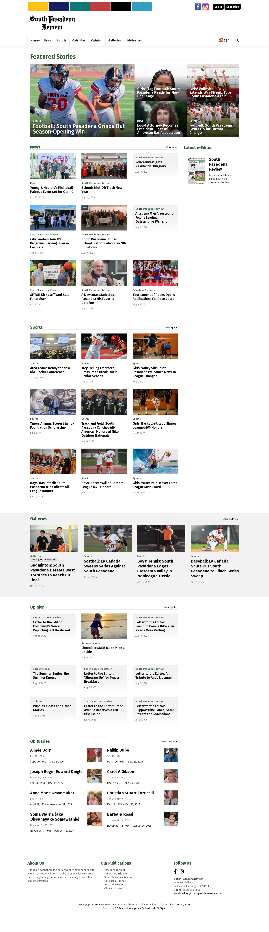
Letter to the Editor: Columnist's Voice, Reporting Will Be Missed (51, 626)
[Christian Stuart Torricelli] (171, 797)
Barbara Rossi (120, 814)
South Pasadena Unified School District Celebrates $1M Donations (104, 243)
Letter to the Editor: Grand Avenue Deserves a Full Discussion (103, 710)
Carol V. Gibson (120, 771)
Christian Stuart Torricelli (130, 792)
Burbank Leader (90, 643)
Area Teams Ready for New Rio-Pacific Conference (50, 370)
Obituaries (40, 741)
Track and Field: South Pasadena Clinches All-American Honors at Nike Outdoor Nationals (100, 430)
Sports (37, 121)
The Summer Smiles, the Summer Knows (51, 676)
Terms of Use (169, 904)
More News (171, 147)
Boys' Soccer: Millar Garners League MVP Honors (102, 485)
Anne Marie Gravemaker (52, 792)
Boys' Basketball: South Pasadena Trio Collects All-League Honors (50, 487)
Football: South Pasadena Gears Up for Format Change (210, 129)
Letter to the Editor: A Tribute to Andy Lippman (153, 676)
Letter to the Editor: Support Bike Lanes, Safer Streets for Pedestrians (154, 710)
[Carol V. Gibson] (171, 776)
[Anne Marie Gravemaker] (94, 797)
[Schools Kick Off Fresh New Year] (104, 166)
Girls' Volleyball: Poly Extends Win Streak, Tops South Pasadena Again (210, 92)
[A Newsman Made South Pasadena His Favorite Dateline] (104, 273)
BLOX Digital (160, 908)
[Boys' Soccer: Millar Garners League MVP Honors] (104, 461)
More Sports (171, 327)
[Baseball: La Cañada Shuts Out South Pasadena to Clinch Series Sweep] (215, 538)
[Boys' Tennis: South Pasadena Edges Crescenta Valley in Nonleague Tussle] (161, 538)
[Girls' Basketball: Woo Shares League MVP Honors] (155, 402)
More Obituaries (169, 741)
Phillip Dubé (118, 750)
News (140, 121)
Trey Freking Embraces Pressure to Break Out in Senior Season (99, 372)
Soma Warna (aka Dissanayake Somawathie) (54, 817)
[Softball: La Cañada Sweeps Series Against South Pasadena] (108, 538)
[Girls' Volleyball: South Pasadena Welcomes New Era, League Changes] (155, 346)
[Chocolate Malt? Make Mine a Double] (104, 626)
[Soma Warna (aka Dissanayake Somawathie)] (94, 819)
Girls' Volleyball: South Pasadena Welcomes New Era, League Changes (155, 372)
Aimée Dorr (40, 750)
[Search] (237, 40)
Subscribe (232, 6)
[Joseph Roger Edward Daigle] (94, 776)
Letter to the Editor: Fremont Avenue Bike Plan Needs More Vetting (154, 626)
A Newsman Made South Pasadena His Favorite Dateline (99, 299)
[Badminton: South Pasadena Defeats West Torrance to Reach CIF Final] (54, 538)
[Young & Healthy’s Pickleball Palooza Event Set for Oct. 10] (53, 166)
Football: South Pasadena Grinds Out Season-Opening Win (79, 129)
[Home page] (52, 22)
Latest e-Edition (199, 147)
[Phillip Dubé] (171, 755)
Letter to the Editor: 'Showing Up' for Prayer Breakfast (101, 678)
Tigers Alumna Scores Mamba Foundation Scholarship (52, 426)
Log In (218, 6)
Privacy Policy (183, 904)
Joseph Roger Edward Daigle (56, 771)
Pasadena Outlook (144, 290)
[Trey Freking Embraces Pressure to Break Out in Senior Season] (104, 346)
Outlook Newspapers (106, 904)
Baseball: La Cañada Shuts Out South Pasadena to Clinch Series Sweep (215, 568)
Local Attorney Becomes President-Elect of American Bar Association (158, 129)
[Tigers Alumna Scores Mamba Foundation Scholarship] (53, 402)
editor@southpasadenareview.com (202, 893)
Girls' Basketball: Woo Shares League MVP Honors (154, 426)
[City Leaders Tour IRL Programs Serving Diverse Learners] (53, 217)
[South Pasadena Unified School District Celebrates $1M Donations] (104, 217)
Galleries (38, 518)
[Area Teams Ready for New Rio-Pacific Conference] (53, 346)
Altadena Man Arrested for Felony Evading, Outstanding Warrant (155, 217)
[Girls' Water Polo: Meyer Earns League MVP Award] (155, 461)
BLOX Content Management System (132, 908)
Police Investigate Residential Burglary (150, 164)
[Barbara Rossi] (171, 819)
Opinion (37, 607)
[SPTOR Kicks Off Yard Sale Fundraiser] (53, 273)
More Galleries (230, 519)
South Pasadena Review (95, 183)
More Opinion (170, 607)
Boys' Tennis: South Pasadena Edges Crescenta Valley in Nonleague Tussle (155, 568)
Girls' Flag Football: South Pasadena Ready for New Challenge (158, 92)
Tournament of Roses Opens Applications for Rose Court (154, 297)
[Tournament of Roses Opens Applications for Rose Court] (155, 273)
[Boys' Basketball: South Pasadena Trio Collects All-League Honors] (53, 461)
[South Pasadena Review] (196, 176)
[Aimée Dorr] (94, 755)
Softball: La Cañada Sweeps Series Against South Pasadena (104, 566)
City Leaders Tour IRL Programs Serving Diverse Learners (49, 243)
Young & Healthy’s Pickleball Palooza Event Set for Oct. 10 (51, 190)
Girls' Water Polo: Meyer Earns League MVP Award (155, 485)
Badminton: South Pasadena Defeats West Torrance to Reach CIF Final (52, 572)
